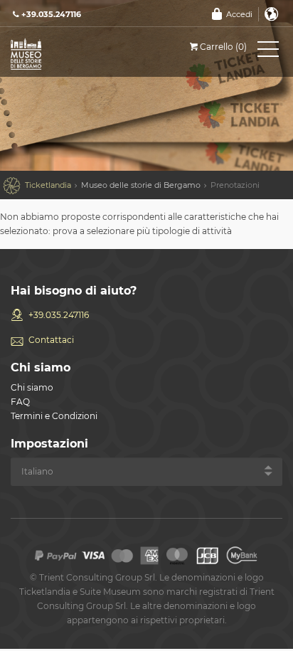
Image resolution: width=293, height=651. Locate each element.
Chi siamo (32, 387)
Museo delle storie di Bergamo (141, 185)
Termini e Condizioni (54, 416)
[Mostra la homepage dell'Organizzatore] (75, 53)
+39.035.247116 (58, 314)
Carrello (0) (223, 46)
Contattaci (51, 339)
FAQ (20, 401)
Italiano (272, 14)
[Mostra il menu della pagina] (268, 52)
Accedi (239, 14)
